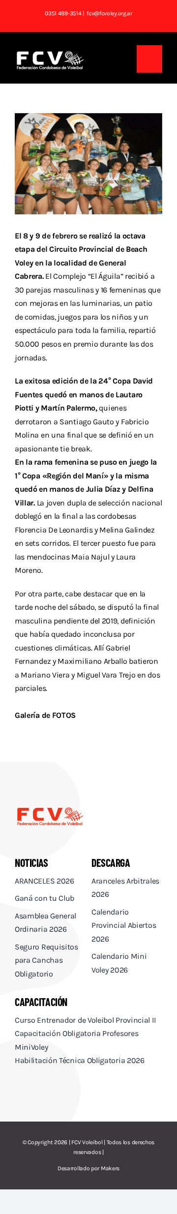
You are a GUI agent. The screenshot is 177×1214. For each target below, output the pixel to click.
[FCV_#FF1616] (50, 809)
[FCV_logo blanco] (50, 54)
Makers (110, 1168)
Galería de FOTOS (45, 715)
